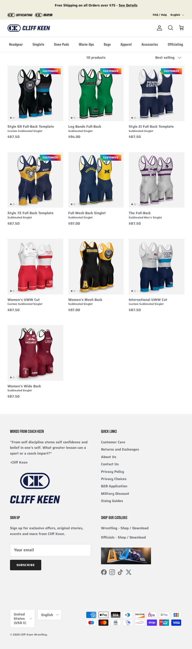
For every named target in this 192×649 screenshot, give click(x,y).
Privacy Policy (112, 471)
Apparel (126, 44)
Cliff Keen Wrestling (33, 635)
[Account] (158, 28)
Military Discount (115, 493)
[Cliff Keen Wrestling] (29, 28)
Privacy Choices (113, 479)
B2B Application (114, 486)
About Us (108, 457)
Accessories (150, 44)
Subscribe (25, 565)
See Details (128, 5)
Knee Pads (61, 44)
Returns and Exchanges (120, 449)
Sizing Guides (112, 501)
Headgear (16, 44)
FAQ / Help (160, 15)
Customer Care (113, 442)
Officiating (175, 44)
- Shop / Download (124, 528)
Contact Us (110, 464)
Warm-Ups (86, 44)
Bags (107, 44)
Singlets (38, 44)
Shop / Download (132, 537)
